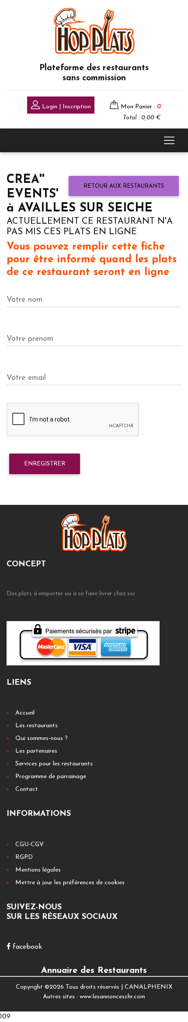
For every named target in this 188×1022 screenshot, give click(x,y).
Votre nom (24, 300)
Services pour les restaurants (54, 764)
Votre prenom (30, 339)
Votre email (26, 378)
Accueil (25, 713)
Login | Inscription (65, 107)
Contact (26, 789)
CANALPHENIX (148, 987)
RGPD (24, 857)
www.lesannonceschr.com (112, 996)
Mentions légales (38, 870)
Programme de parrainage (50, 776)
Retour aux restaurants (124, 186)
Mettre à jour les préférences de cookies (70, 882)
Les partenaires (36, 751)
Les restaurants (36, 725)
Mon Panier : (141, 107)
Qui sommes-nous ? (41, 738)
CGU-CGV (29, 844)
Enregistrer (44, 464)
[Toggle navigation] (169, 140)
